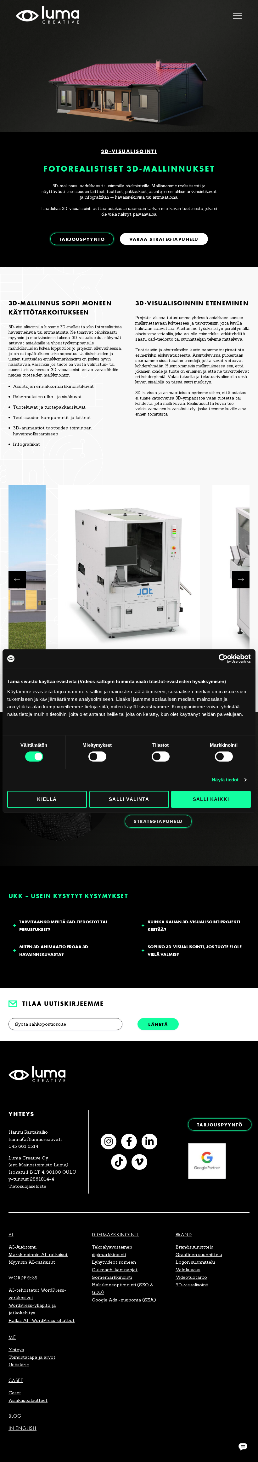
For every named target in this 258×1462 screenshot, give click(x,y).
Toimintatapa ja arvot (31, 1357)
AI (11, 1235)
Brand (184, 1235)
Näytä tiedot (225, 779)
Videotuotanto (191, 1277)
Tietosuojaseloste (27, 1186)
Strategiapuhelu (158, 821)
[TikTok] (119, 1162)
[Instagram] (108, 1141)
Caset (15, 1380)
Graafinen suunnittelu (199, 1254)
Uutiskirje (18, 1365)
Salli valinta (129, 799)
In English (22, 1428)
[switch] (97, 756)
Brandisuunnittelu (194, 1247)
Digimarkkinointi (115, 1235)
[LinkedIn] (149, 1141)
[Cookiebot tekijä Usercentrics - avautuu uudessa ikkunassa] (223, 658)
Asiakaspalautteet (28, 1400)
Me (12, 1337)
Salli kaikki (211, 799)
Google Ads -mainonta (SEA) (124, 1300)
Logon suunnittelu (195, 1262)
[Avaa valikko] (237, 16)
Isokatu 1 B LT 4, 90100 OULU (42, 1172)
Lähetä (158, 1024)
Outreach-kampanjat (114, 1269)
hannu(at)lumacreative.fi (35, 1139)
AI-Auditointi (22, 1247)
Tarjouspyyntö (82, 239)
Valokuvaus (188, 1269)
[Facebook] (129, 1141)
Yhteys (16, 1349)
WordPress (22, 1278)
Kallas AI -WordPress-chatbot (41, 1320)
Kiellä (47, 799)
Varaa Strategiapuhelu (164, 239)
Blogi (15, 1416)
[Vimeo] (139, 1162)
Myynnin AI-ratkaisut (31, 1262)
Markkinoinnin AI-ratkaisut (38, 1254)
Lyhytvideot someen (114, 1262)
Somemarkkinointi (112, 1277)
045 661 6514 (23, 1146)
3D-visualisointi (192, 1285)
